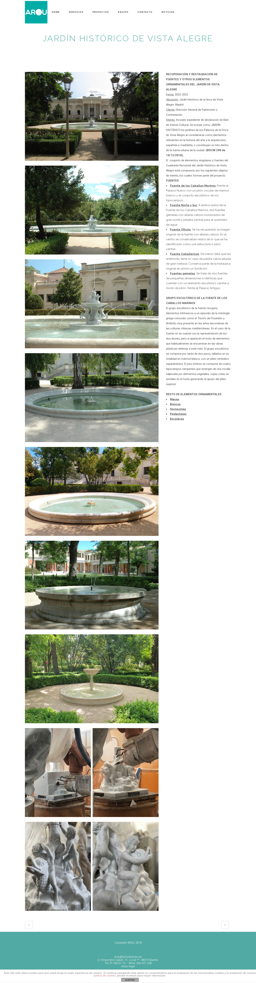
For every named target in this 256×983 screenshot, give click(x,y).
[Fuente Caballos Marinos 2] (92, 257)
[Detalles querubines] (92, 913)
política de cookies (105, 975)
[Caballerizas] (92, 632)
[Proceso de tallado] (92, 819)
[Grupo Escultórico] (92, 350)
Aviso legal (128, 966)
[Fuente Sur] (92, 538)
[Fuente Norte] (92, 444)
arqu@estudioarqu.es (128, 956)
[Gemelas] (92, 725)
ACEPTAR (130, 980)
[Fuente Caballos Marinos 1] (92, 163)
